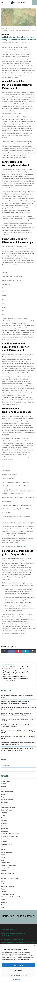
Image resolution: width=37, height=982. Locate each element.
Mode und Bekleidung (7, 873)
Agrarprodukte (5, 781)
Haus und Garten (4, 34)
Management (5, 868)
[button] (34, 946)
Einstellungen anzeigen (18, 975)
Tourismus (4, 891)
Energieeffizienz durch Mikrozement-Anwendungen (16, 671)
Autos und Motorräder (7, 791)
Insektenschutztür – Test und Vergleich (12, 939)
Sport (2, 883)
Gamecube (4, 823)
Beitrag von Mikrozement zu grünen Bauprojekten (15, 678)
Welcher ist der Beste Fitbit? (9, 929)
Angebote (4, 783)
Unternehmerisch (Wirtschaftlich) (10, 897)
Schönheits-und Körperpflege (9, 878)
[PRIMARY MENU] (2, 2)
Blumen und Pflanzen (7, 799)
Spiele (3, 881)
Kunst (2, 860)
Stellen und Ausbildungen (8, 886)
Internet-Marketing (6, 852)
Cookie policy (16, 979)
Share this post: (11, 680)
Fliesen (3, 818)
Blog (2, 797)
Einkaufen (4, 805)
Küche (3, 857)
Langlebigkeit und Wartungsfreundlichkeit (13, 668)
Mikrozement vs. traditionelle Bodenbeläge (14, 676)
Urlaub (3, 899)
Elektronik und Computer (8, 807)
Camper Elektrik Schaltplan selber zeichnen (13, 933)
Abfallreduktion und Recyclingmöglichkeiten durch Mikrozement (16, 673)
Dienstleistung (5, 802)
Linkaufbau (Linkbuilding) (8, 865)
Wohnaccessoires (6, 905)
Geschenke (4, 826)
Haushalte (4, 841)
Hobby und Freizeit (6, 844)
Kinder (3, 854)
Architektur (4, 786)
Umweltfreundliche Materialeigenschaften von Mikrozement (18, 667)
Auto (2, 789)
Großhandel (4, 831)
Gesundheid (4, 828)
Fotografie (4, 820)
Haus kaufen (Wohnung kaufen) (10, 833)
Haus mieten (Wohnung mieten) (10, 836)
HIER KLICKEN (22, 546)
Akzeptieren (18, 965)
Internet (3, 849)
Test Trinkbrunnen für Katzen (9, 935)
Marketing (4, 870)
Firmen (3, 815)
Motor (2, 876)
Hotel (2, 847)
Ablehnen (18, 970)
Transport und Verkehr (7, 894)
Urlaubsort (4, 902)
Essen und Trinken (6, 810)
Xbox (2, 907)
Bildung (3, 794)
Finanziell (4, 812)
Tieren (3, 889)
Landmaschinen (5, 862)
